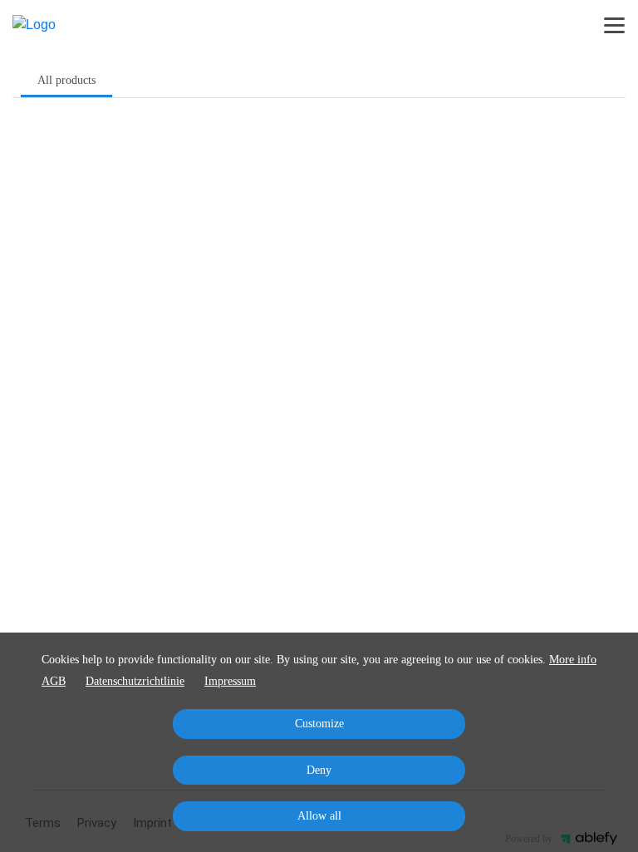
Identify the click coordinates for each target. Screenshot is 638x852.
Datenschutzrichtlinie (135, 681)
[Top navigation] (614, 25)
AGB (54, 681)
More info (572, 659)
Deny (319, 770)
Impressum (230, 681)
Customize (319, 723)
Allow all (319, 816)
